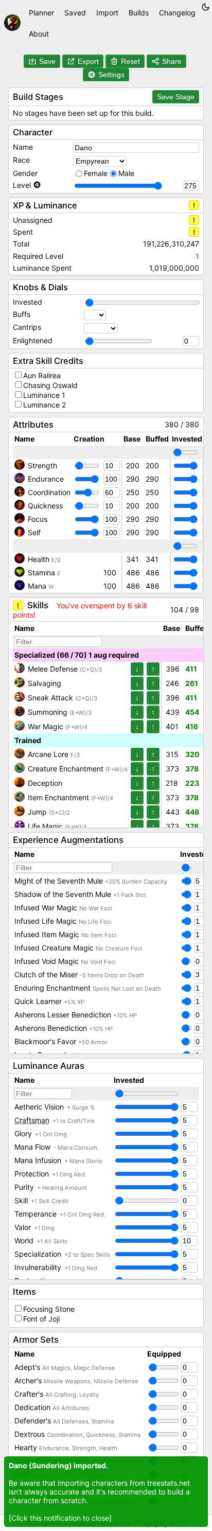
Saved (75, 12)
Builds (139, 12)
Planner (41, 12)
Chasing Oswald (50, 385)
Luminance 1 (44, 395)
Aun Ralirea (42, 375)
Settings (111, 75)
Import (107, 12)
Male (126, 173)
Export (88, 61)
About (39, 33)
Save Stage (176, 97)
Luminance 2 (44, 404)
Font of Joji (41, 1318)
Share (172, 61)
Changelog (177, 12)
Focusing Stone (49, 1309)
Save (47, 61)
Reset (130, 61)
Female (96, 173)
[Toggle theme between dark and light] (205, 7)
